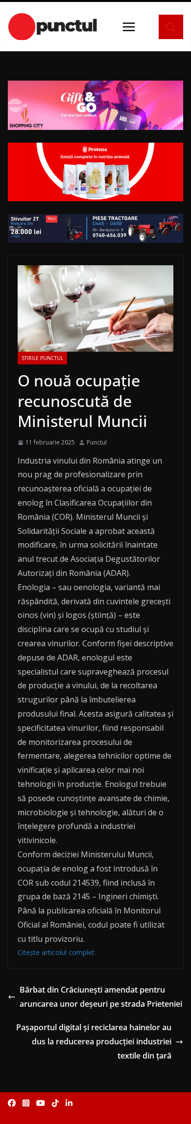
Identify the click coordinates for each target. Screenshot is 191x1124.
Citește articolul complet (56, 952)
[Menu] (128, 27)
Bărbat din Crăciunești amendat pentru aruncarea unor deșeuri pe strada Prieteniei (101, 996)
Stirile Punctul (42, 358)
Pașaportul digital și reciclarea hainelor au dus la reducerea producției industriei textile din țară (93, 1041)
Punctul (97, 442)
